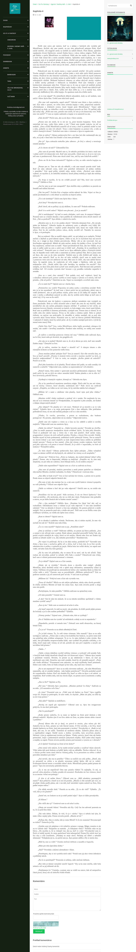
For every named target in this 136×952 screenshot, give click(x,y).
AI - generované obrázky (115, 43)
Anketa (6, 68)
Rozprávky (7, 27)
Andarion (11, 40)
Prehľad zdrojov (112, 120)
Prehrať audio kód (39, 928)
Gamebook (7, 61)
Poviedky (7, 55)
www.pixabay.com (113, 58)
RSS (17, 122)
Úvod (5, 20)
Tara (9, 81)
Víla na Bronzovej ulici (15, 89)
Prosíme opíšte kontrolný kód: (43, 914)
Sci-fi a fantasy (9, 33)
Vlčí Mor (11, 96)
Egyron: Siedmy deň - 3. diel (16, 47)
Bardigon (11, 75)
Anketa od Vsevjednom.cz (115, 109)
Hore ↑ (22, 124)
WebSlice (22, 122)
